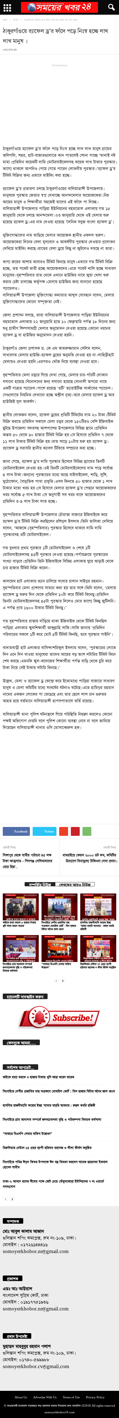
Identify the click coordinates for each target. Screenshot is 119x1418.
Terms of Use (71, 1397)
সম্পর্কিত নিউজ (40, 884)
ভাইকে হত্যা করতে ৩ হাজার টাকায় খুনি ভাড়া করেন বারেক (38, 1076)
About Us (21, 1397)
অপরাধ (16, 19)
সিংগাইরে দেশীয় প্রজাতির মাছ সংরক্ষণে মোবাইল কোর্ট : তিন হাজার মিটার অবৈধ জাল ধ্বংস (59, 925)
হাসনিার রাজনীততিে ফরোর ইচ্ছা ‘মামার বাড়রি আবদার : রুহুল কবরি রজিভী (97, 925)
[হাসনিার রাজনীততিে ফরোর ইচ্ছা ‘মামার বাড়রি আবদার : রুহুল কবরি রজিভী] (98, 906)
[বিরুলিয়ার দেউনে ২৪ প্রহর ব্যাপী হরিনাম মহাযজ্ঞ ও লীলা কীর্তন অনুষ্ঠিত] (98, 948)
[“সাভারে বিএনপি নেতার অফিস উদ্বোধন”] (59, 948)
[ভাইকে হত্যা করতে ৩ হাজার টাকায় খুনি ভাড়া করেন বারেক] (21, 906)
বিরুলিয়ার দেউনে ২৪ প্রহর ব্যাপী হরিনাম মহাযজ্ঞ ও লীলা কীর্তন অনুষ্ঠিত (47, 1147)
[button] (110, 7)
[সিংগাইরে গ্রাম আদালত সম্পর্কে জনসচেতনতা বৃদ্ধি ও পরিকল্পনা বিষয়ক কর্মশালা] (21, 948)
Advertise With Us (44, 1397)
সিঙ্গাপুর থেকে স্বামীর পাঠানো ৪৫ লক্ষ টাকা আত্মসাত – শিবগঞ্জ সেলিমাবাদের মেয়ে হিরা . (27, 860)
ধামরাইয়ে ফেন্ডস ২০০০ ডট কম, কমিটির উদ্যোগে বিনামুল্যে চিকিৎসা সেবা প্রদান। (89, 857)
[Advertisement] (59, 104)
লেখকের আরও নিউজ (74, 884)
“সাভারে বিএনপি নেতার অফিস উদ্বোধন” (27, 1133)
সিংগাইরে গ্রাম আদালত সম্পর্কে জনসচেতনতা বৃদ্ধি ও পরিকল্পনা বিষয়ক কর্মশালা (17, 967)
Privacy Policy (95, 1397)
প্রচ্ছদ (5, 19)
